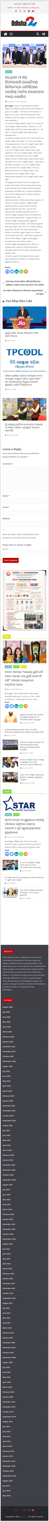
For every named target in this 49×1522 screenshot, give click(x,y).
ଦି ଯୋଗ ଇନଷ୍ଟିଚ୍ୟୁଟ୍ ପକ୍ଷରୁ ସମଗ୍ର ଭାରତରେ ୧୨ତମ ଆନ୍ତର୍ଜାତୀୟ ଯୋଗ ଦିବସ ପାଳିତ (30, 864)
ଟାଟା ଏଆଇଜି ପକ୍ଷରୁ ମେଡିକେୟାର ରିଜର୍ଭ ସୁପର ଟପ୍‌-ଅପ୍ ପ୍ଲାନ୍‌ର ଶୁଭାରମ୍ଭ (31, 892)
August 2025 (8, 1066)
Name (6, 496)
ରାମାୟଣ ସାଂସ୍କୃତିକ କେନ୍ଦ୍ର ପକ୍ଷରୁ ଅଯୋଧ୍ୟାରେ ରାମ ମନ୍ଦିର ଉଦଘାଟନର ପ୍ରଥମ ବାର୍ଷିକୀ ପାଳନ (32, 762)
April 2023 (7, 1204)
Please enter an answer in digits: (17, 545)
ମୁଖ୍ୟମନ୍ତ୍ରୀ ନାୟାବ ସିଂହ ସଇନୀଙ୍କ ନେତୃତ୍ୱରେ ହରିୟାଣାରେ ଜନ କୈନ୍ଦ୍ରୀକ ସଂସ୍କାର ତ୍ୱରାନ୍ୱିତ (32, 717)
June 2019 (6, 1431)
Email (6, 507)
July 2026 (6, 1012)
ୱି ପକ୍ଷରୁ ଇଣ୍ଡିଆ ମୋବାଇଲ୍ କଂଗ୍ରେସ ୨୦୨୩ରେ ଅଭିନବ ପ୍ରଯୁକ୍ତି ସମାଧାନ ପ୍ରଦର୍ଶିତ (24, 427)
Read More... (8, 990)
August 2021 (8, 1303)
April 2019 (7, 1441)
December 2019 (9, 1402)
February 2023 (8, 1214)
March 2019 (7, 1446)
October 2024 (8, 1116)
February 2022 (8, 1273)
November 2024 (9, 1111)
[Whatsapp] (21, 272)
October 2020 (8, 1352)
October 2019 (8, 1412)
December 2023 (9, 1165)
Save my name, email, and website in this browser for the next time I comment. (21, 536)
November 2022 (9, 1229)
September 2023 (9, 1180)
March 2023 (7, 1209)
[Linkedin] (17, 272)
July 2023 (6, 1189)
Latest (24, 667)
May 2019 (6, 1436)
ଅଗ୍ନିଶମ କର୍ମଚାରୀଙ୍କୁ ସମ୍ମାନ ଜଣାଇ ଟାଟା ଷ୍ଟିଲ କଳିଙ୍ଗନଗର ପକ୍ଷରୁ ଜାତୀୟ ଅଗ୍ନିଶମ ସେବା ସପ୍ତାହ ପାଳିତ (24, 730)
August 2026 (8, 1007)
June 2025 (6, 1076)
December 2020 (9, 1343)
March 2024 (7, 1150)
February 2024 (8, 1155)
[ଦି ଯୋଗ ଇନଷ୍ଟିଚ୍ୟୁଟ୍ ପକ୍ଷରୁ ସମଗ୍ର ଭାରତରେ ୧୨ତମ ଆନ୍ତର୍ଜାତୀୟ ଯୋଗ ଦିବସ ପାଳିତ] (10, 866)
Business (8, 72)
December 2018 (9, 1461)
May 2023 (6, 1199)
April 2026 (7, 1027)
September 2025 (9, 1061)
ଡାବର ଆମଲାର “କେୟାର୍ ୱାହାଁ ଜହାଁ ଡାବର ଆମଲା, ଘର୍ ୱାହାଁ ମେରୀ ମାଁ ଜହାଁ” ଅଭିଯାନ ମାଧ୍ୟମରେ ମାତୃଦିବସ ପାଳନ (24, 678)
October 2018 (8, 1471)
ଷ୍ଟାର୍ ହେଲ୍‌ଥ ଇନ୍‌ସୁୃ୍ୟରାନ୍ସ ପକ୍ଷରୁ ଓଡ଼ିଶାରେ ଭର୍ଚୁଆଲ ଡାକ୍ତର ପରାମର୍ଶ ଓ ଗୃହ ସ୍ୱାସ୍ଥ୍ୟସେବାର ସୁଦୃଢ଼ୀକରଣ (24, 826)
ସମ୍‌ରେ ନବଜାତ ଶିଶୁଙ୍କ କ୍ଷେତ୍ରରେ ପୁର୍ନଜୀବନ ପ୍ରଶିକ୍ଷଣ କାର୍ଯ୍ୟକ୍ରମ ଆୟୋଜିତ (32, 777)
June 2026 (6, 1017)
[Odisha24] (5, 34)
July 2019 (6, 1426)
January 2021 (8, 1338)
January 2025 (8, 1101)
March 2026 (7, 1032)
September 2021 (9, 1298)
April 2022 (7, 1264)
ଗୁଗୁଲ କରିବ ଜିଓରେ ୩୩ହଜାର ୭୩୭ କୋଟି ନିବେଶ (22, 334)
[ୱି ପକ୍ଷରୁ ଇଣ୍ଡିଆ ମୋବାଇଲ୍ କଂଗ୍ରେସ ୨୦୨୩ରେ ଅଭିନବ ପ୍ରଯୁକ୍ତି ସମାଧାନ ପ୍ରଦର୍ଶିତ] (24, 399)
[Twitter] (12, 272)
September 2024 (9, 1120)
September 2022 (9, 1239)
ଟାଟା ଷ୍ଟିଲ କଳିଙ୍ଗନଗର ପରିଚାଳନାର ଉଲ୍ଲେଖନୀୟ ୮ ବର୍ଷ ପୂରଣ (23, 292)
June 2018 (6, 1491)
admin (25, 102)
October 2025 (8, 1056)
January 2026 (8, 1042)
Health (16, 667)
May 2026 (6, 1022)
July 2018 (6, 1486)
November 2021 (9, 1288)
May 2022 (6, 1259)
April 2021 (7, 1323)
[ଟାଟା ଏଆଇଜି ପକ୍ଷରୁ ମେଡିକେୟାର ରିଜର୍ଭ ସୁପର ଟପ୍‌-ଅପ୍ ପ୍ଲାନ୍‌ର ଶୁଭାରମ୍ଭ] (10, 894)
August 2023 (8, 1185)
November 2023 (9, 1170)
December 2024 (9, 1106)
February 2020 (8, 1392)
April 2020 (7, 1382)
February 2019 (8, 1451)
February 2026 (8, 1037)
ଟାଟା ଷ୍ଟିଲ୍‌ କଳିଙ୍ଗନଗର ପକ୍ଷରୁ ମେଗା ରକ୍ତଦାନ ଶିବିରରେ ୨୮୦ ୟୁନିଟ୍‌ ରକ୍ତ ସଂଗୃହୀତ (24, 878)
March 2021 (7, 1328)
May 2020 (6, 1377)
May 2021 (6, 1318)
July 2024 (6, 1130)
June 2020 (6, 1372)
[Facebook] (7, 272)
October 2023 (8, 1175)
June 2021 (6, 1313)
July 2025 (6, 1071)
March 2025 (7, 1091)
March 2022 (7, 1268)
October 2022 (8, 1234)
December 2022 (9, 1224)
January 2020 (8, 1397)
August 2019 (8, 1421)
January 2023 (8, 1219)
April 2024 (7, 1145)
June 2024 (6, 1135)
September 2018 (9, 1476)
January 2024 (8, 1160)
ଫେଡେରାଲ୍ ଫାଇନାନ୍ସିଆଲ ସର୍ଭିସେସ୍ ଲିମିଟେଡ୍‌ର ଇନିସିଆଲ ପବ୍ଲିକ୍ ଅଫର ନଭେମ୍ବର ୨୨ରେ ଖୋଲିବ (24, 283)
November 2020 (9, 1347)
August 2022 (8, 1244)
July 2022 (6, 1249)
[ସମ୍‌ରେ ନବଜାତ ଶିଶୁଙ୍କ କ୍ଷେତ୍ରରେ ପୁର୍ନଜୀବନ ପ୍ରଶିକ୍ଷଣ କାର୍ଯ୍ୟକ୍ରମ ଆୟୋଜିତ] (10, 779)
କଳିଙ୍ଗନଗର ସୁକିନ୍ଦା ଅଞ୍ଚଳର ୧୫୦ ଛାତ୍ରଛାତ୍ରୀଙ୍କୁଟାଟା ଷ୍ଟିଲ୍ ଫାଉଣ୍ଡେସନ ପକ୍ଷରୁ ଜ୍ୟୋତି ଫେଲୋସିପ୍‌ (32, 746)
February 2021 (8, 1333)
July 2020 (6, 1367)
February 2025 (8, 1096)
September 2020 (9, 1357)
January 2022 (8, 1278)
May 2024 (6, 1140)
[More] (26, 272)
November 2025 (9, 1051)
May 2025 (6, 1081)
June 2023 (6, 1195)
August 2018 (8, 1481)
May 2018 (6, 1496)
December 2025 (9, 1046)
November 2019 (9, 1407)
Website (6, 518)
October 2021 (8, 1293)
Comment (8, 464)
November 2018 (9, 1466)
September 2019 (9, 1417)
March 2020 (7, 1387)
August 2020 (8, 1362)
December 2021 (9, 1283)
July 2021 (6, 1308)
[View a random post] (43, 34)
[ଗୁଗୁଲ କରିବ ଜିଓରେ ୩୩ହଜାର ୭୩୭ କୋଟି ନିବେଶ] (24, 308)
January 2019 (8, 1456)
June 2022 (6, 1254)
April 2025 (7, 1086)
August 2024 (8, 1125)
